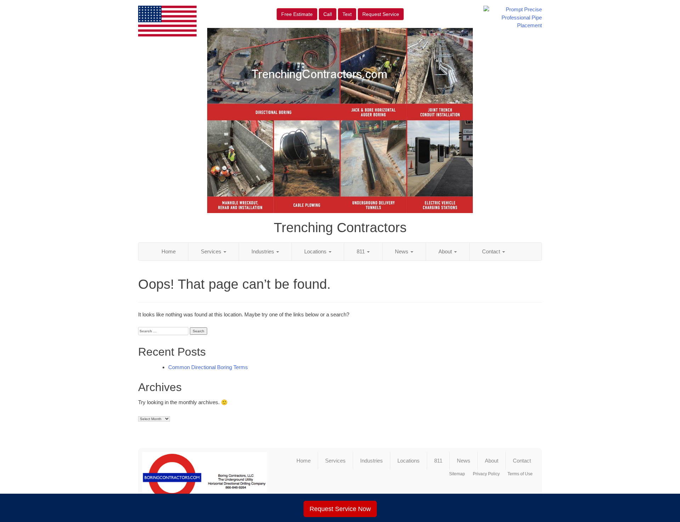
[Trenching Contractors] (204, 480)
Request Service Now (340, 508)
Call (327, 14)
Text (347, 14)
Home (169, 251)
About (445, 251)
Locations (316, 251)
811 (361, 251)
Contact (492, 251)
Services (212, 251)
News (402, 251)
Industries (263, 251)
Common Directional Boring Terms (208, 367)
